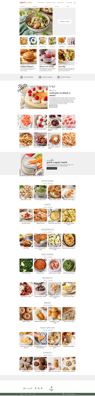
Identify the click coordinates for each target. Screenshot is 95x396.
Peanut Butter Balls (40, 296)
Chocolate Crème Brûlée (53, 129)
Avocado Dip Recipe (40, 199)
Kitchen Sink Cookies (69, 371)
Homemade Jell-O (24, 129)
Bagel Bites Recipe (26, 199)
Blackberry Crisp (26, 296)
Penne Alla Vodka (67, 147)
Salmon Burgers (27, 66)
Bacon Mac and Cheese (69, 248)
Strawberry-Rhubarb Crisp (54, 147)
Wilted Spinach (26, 273)
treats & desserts (71, 46)
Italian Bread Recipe (40, 321)
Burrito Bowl (65, 21)
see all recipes (48, 183)
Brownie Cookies (40, 371)
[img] (35, 388)
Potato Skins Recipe (54, 199)
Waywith (74, 394)
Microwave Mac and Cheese (26, 346)
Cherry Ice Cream (46, 66)
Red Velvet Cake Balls (40, 129)
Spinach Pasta (40, 223)
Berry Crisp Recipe (39, 147)
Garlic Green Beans (68, 273)
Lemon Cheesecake (68, 296)
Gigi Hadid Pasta (24, 147)
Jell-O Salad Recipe (67, 129)
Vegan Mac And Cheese (54, 223)
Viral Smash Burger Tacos (54, 346)
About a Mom (25, 2)
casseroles (52, 46)
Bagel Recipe (26, 321)
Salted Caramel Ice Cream (54, 297)
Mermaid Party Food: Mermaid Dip (40, 346)
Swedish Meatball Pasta (69, 223)
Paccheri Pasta (26, 223)
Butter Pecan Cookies (54, 371)
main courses (43, 46)
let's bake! (23, 46)
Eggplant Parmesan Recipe (54, 248)
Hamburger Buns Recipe (55, 322)
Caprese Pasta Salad (54, 273)
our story (53, 106)
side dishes (61, 46)
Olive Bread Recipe (68, 321)
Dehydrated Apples (68, 346)
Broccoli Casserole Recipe (40, 248)
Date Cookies (26, 371)
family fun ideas (33, 46)
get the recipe (52, 168)
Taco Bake (26, 248)
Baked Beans (40, 273)
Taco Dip (61, 66)
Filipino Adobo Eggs (69, 199)
